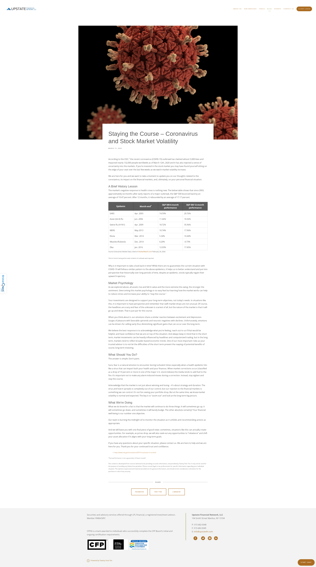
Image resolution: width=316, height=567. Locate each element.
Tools (262, 9)
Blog (269, 9)
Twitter (158, 492)
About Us (237, 9)
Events (277, 9)
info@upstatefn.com (203, 531)
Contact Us (289, 9)
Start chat (306, 562)
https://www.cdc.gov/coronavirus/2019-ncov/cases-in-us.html (135, 452)
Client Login (304, 9)
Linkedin (177, 492)
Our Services (250, 9)
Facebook (139, 492)
